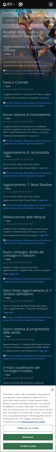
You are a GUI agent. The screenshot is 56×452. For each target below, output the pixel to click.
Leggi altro (43, 65)
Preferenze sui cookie (28, 428)
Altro (26, 20)
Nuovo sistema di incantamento (27, 114)
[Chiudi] (52, 389)
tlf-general (45, 71)
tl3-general (29, 73)
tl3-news (13, 73)
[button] (9, 4)
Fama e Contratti (15, 82)
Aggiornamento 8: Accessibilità (26, 152)
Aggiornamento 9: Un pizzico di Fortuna (26, 48)
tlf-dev (37, 71)
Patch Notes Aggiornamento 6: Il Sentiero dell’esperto (27, 292)
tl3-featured (39, 73)
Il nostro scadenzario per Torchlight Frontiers (21, 369)
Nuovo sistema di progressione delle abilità (26, 330)
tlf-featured (18, 71)
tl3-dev (21, 73)
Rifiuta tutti (28, 437)
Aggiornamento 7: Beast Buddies (27, 184)
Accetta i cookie (28, 446)
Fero (8, 54)
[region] (28, 418)
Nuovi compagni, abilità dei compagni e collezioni (23, 253)
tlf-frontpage (29, 71)
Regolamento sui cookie (33, 422)
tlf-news (9, 71)
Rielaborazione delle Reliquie (24, 216)
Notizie (10, 20)
